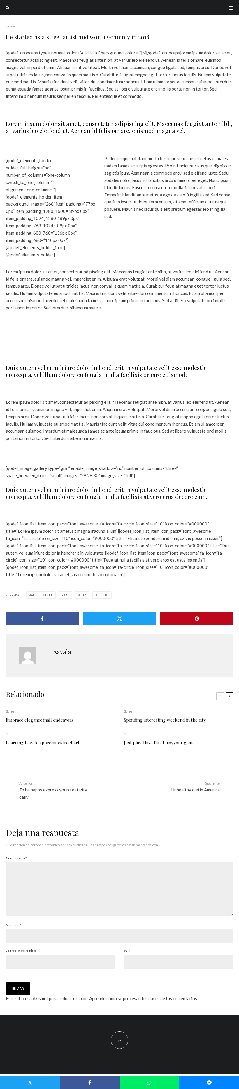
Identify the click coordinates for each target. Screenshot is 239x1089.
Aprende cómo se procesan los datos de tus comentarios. (143, 998)
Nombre (13, 925)
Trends (102, 595)
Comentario (16, 858)
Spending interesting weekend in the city (165, 720)
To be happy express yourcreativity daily (53, 790)
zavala (62, 652)
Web (127, 950)
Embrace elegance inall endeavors (39, 720)
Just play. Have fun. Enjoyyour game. (160, 742)
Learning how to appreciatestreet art (43, 742)
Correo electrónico (22, 950)
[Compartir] (42, 618)
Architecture (42, 595)
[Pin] (196, 618)
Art (66, 595)
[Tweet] (119, 618)
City (83, 595)
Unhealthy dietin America (195, 786)
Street (11, 27)
